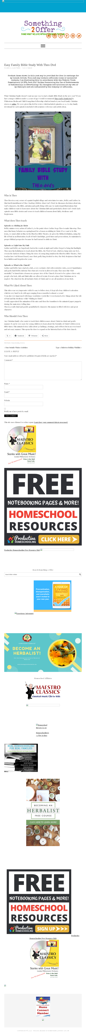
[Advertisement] (45, 54)
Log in (66, 1031)
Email (7, 392)
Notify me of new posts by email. (16, 411)
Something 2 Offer (43, 24)
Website (7, 400)
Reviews (22, 343)
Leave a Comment (27, 68)
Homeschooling (15, 343)
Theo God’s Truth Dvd (63, 98)
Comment (8, 360)
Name (7, 384)
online (14, 104)
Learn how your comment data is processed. (51, 422)
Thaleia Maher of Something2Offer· (48, 1031)
